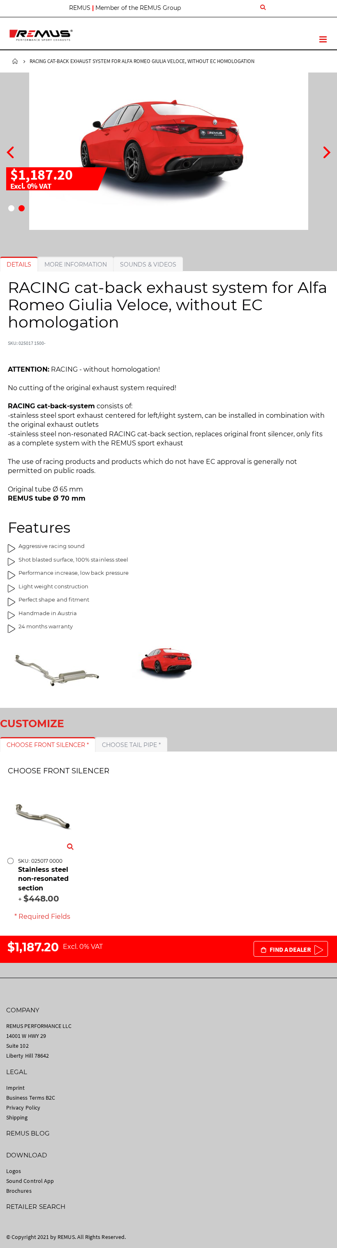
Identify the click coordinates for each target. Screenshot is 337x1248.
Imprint (15, 1087)
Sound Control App (30, 1181)
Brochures (19, 1190)
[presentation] (10, 151)
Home (15, 61)
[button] (11, 208)
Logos (13, 1171)
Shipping (17, 1117)
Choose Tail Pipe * (131, 745)
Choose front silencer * (48, 745)
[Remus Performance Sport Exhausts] (41, 35)
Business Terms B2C (30, 1097)
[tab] (19, 264)
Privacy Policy (23, 1107)
